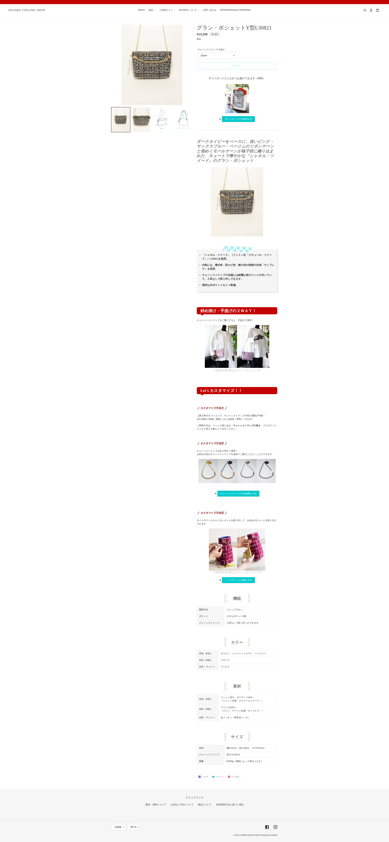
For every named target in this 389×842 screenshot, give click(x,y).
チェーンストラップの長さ (211, 49)
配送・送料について (156, 804)
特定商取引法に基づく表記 (230, 804)
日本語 (118, 827)
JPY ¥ (133, 827)
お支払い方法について (182, 804)
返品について (205, 804)
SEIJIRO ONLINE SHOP (26, 10)
